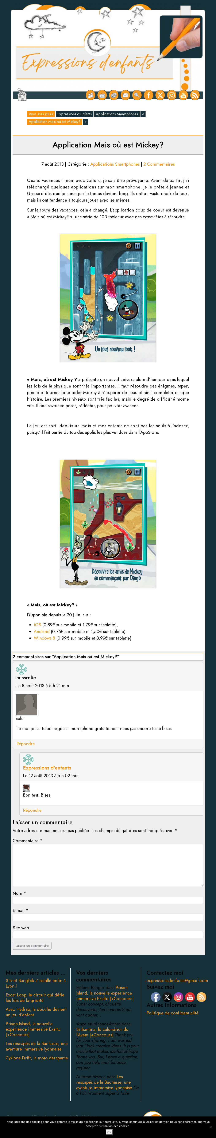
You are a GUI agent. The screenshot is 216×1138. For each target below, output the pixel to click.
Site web (21, 928)
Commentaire (28, 841)
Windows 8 (44, 638)
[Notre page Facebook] (148, 95)
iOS (37, 625)
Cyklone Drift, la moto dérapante (37, 1058)
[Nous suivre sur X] (160, 95)
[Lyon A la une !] (90, 95)
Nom (19, 893)
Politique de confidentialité (172, 1013)
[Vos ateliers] (102, 95)
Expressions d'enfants (47, 767)
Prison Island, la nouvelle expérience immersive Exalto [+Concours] (33, 1029)
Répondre (25, 744)
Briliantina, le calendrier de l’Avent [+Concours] (102, 1032)
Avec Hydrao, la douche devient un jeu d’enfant (36, 1012)
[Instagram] (172, 95)
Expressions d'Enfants (74, 114)
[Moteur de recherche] (137, 95)
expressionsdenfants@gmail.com (177, 980)
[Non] (211, 1127)
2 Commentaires (159, 164)
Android (42, 631)
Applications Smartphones (117, 114)
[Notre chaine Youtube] (183, 95)
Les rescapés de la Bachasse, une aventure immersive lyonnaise (37, 1046)
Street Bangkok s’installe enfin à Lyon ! (36, 983)
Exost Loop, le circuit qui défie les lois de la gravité (35, 998)
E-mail (20, 910)
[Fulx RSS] (195, 95)
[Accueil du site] (22, 95)
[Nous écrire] (125, 95)
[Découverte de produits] (114, 95)
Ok (109, 1132)
